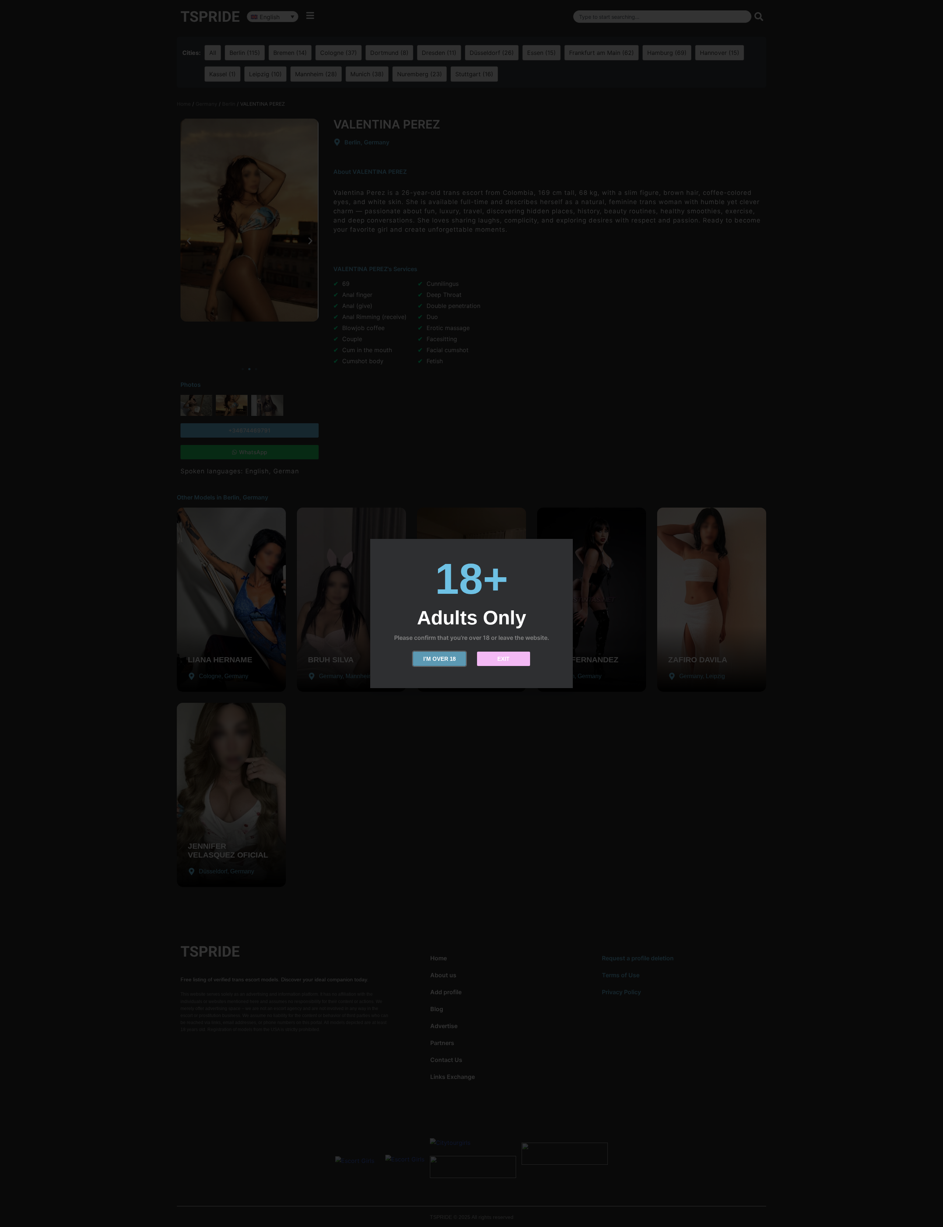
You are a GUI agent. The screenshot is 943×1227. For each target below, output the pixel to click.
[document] (471, 613)
